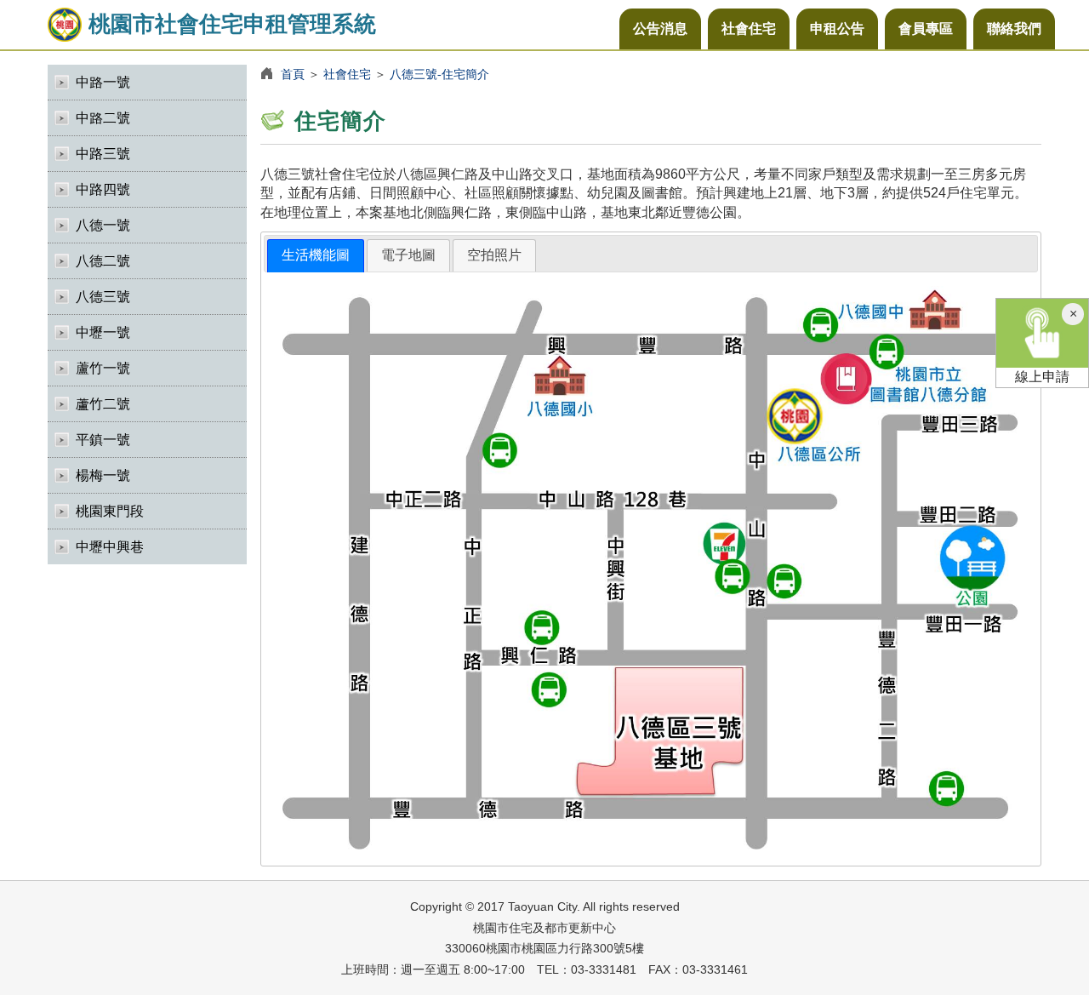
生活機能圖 (316, 255)
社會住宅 (748, 28)
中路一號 (103, 82)
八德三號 (103, 296)
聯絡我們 (1014, 28)
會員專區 (925, 28)
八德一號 (103, 225)
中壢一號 (103, 332)
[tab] (315, 255)
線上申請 (1042, 376)
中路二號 (103, 118)
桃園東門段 (110, 511)
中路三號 (103, 153)
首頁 (293, 74)
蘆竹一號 (103, 368)
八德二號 (103, 261)
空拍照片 (494, 255)
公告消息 (660, 28)
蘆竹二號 (103, 404)
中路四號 (103, 189)
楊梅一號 (103, 475)
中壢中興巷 (110, 547)
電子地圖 (408, 255)
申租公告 (837, 28)
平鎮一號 (103, 439)
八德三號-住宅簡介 (439, 74)
